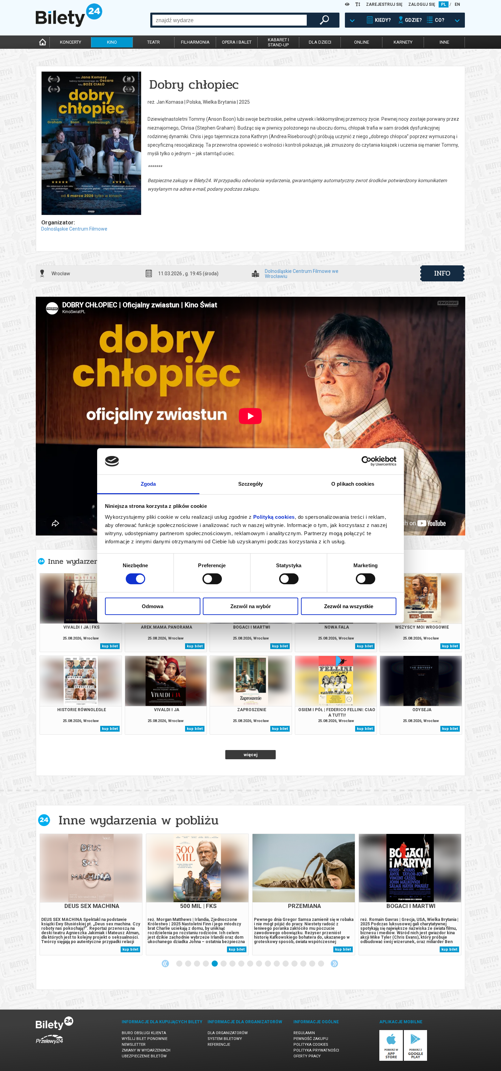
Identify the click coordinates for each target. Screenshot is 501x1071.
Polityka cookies (310, 1044)
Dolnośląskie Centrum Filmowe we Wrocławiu (301, 273)
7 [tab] (232, 963)
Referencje (219, 1044)
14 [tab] (294, 963)
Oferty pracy (307, 1056)
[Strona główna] (69, 25)
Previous (165, 963)
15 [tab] (303, 963)
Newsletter (134, 1044)
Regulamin (304, 1033)
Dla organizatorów (228, 1033)
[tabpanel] (91, 894)
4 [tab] (206, 963)
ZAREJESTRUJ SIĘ (384, 4)
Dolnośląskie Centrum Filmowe (74, 229)
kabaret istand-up (278, 42)
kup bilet (110, 646)
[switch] (212, 578)
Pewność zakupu (310, 1039)
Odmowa (152, 606)
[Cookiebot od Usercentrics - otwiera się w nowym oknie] (366, 461)
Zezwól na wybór (250, 606)
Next (334, 963)
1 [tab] (179, 963)
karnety (403, 42)
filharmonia (195, 42)
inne (444, 42)
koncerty (70, 42)
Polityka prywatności (316, 1050)
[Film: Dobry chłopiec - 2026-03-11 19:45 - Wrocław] (91, 143)
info (442, 273)
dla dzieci (320, 42)
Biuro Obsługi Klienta (144, 1033)
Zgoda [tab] (148, 484)
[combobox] (229, 20)
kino (112, 42)
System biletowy (225, 1039)
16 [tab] (312, 963)
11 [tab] (268, 963)
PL (443, 4)
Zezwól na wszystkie (348, 606)
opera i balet (237, 42)
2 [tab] (188, 963)
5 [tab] (215, 963)
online (361, 42)
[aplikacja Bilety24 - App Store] (391, 1059)
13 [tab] (286, 963)
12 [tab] (277, 963)
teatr (153, 42)
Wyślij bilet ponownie (144, 1039)
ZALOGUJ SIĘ (421, 4)
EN (457, 4)
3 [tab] (197, 963)
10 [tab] (259, 963)
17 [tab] (321, 963)
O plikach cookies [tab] (352, 484)
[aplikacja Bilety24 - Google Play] (415, 1059)
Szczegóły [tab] (250, 484)
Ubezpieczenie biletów (144, 1056)
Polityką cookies (274, 517)
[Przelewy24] (49, 1045)
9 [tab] (250, 963)
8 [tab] (241, 963)
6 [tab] (224, 963)
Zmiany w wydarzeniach (146, 1050)
